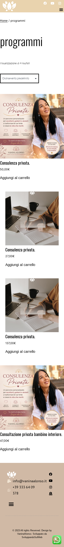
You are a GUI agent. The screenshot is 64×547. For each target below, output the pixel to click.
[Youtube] (52, 3)
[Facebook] (45, 3)
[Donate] (50, 493)
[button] (61, 9)
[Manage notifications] (55, 539)
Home (4, 20)
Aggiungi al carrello (15, 178)
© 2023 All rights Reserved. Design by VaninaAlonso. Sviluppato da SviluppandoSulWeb (32, 534)
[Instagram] (60, 3)
